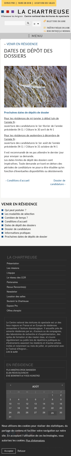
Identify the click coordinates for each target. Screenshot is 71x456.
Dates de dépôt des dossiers (20, 225)
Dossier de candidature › (57, 182)
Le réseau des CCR (16, 277)
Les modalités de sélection (19, 214)
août (35, 386)
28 (44, 412)
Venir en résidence (22, 44)
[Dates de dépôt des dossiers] (35, 87)
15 (52, 403)
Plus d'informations (35, 440)
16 (61, 403)
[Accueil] (35, 13)
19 (27, 408)
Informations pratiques (17, 233)
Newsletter (12, 291)
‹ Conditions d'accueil (17, 180)
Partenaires (12, 282)
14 (44, 403)
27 (35, 412)
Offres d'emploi (14, 310)
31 (10, 416)
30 (61, 412)
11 (18, 403)
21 (44, 408)
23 (61, 408)
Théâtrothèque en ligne (58, 27)
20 (35, 408)
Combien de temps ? (16, 218)
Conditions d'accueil (16, 221)
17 (10, 408)
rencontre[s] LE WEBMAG (58, 31)
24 (10, 412)
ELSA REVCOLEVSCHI (17, 372)
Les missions (13, 268)
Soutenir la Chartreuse (18, 301)
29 (52, 413)
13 (35, 403)
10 (10, 403)
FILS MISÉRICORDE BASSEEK (21, 369)
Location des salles (16, 296)
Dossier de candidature (18, 229)
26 (27, 412)
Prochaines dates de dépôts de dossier (26, 112)
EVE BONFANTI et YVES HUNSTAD (23, 375)
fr (34, 23)
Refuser (21, 451)
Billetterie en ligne (56, 21)
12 (27, 403)
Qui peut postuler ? (15, 210)
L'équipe (11, 272)
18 (18, 408)
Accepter (8, 451)
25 (18, 412)
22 (52, 408)
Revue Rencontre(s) (16, 287)
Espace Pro (12, 305)
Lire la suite (12, 351)
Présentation (13, 263)
